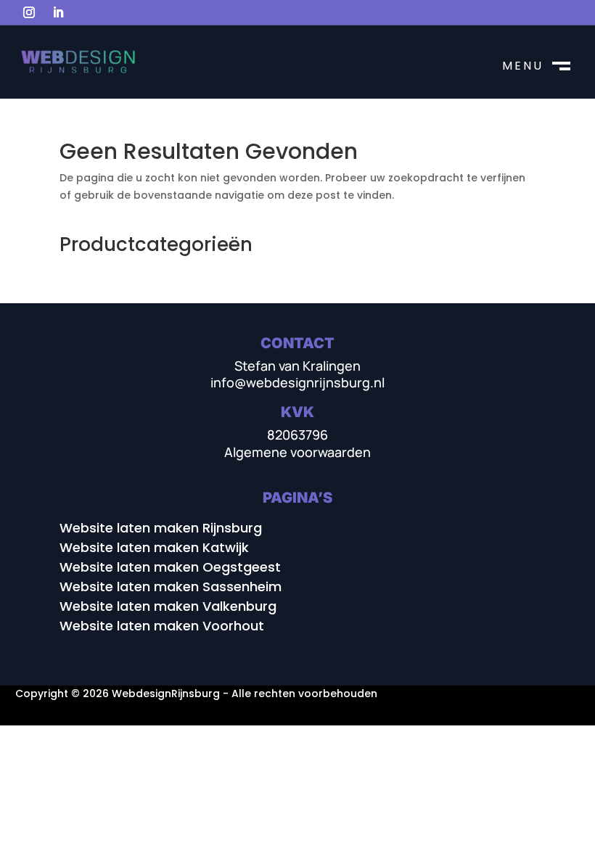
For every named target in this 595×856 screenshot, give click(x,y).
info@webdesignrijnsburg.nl (297, 382)
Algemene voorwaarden (297, 452)
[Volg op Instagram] (29, 12)
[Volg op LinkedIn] (58, 12)
